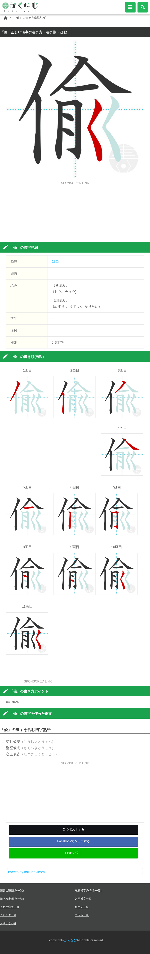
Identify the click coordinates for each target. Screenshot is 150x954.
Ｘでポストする (73, 829)
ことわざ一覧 (8, 915)
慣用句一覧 (82, 906)
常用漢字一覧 (83, 898)
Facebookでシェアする (73, 841)
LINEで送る (73, 853)
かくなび (70, 940)
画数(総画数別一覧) (12, 890)
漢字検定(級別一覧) (12, 898)
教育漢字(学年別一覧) (88, 890)
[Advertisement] (75, 212)
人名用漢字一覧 (9, 906)
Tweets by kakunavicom (26, 872)
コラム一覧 (82, 915)
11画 (55, 261)
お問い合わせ (8, 923)
